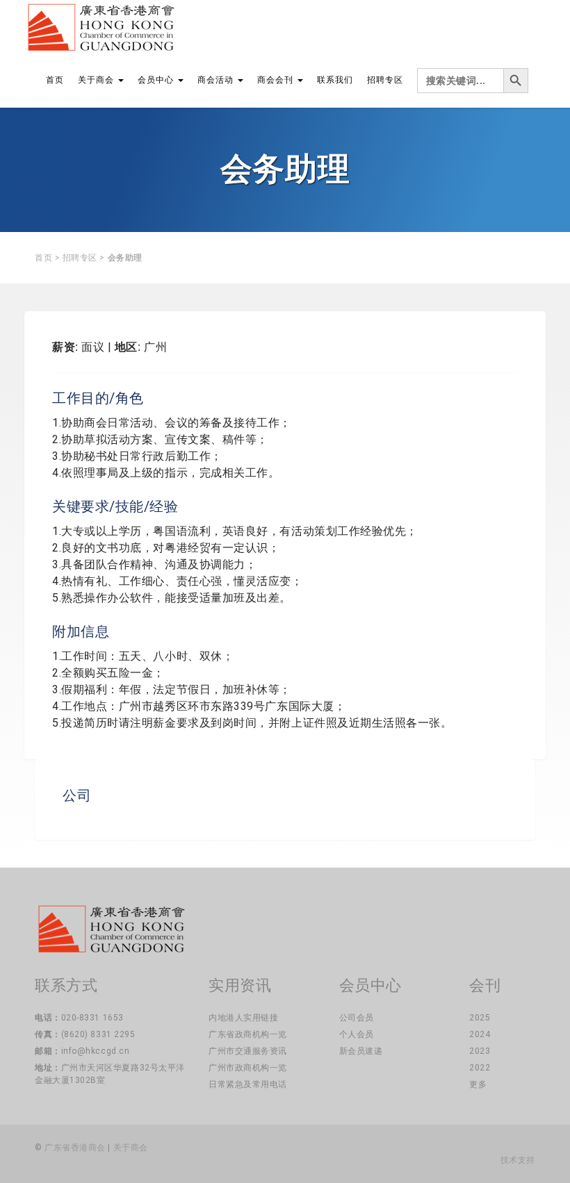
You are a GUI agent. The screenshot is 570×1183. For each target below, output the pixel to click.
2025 (479, 1018)
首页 (55, 80)
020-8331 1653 (92, 1018)
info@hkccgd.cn (95, 1051)
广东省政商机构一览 (248, 1034)
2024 (479, 1034)
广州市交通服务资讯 (248, 1051)
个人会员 (356, 1034)
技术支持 (517, 1160)
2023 (479, 1051)
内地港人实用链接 (243, 1018)
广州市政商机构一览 (248, 1068)
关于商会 (97, 80)
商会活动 (216, 80)
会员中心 (157, 80)
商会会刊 (276, 80)
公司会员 (356, 1018)
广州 (155, 347)
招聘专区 (385, 80)
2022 (479, 1068)
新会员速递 (361, 1051)
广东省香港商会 (75, 1147)
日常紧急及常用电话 (248, 1084)
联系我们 (335, 80)
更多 (478, 1084)
